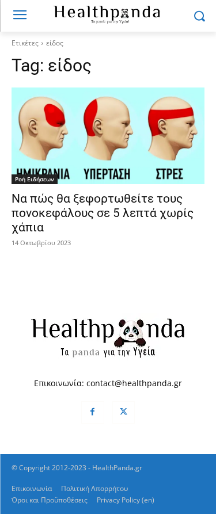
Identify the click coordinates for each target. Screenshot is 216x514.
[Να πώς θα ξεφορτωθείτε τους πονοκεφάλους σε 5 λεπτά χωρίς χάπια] (108, 135)
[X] (123, 412)
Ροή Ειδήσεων (34, 179)
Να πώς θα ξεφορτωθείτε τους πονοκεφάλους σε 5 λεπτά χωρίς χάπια (103, 213)
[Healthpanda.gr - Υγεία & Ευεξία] (108, 14)
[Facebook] (92, 412)
